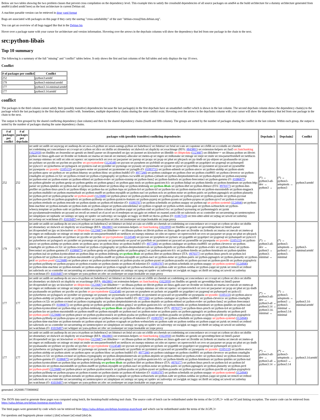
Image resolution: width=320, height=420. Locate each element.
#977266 (141, 172)
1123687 (197, 152)
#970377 (225, 186)
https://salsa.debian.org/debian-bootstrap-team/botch (31, 402)
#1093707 (135, 202)
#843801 (191, 149)
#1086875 (238, 179)
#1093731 (151, 169)
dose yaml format (67, 12)
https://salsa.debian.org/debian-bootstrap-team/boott (112, 409)
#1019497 (70, 219)
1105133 (66, 169)
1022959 (35, 152)
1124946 (237, 202)
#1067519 (180, 215)
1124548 (110, 162)
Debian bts (76, 25)
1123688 (100, 196)
